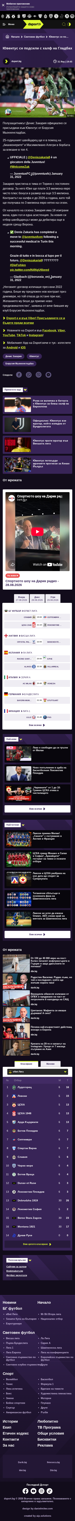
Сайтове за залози (16, 1266)
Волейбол (12, 1379)
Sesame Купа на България (21, 1319)
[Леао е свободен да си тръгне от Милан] (37, 753)
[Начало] (7, 36)
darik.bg (35, 987)
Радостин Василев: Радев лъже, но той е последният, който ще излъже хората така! (51, 980)
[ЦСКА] (13, 16)
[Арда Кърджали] (24, 16)
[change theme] (69, 24)
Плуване (46, 1403)
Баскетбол (47, 1379)
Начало (15, 36)
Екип (7, 1427)
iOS (23, 347)
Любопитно (48, 1421)
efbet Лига (23, 611)
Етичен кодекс (16, 1433)
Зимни (10, 1398)
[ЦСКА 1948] (18, 16)
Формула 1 (47, 1384)
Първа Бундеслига (17, 1343)
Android (12, 347)
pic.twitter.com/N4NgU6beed (29, 269)
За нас (8, 1445)
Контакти (11, 1439)
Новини (9, 1302)
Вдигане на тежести (52, 1388)
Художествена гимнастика (56, 1393)
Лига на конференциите (55, 1352)
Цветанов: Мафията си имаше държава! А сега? (48, 1012)
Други (44, 1364)
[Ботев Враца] (56, 16)
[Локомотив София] (72, 16)
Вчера (21, 598)
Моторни (46, 1398)
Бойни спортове (15, 1403)
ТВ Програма (49, 1427)
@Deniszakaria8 (39, 157)
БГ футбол (12, 1308)
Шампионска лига (51, 1347)
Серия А (19, 677)
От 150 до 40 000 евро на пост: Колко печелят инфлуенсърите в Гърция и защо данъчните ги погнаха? (50, 962)
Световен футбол (34, 36)
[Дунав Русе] (61, 16)
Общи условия (51, 1433)
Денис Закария (13, 356)
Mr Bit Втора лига (51, 1314)
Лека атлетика (14, 1388)
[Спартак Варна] (40, 16)
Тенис (9, 1384)
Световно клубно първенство (23, 1364)
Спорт (8, 1374)
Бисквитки (47, 1439)
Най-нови (11, 739)
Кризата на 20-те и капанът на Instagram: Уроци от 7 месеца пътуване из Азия (48, 1046)
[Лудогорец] (2, 16)
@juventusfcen (32, 236)
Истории (10, 1421)
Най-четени (12, 825)
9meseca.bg (53, 1462)
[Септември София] (35, 16)
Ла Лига (20, 652)
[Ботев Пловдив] (29, 16)
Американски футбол (18, 1412)
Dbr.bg (53, 1470)
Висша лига (22, 636)
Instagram (36, 335)
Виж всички (35, 725)
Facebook (49, 330)
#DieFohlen (18, 265)
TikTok (21, 335)
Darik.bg (22, 1462)
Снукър (10, 1407)
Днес (37, 598)
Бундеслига (24, 694)
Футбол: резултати (16, 1275)
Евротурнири (14, 1323)
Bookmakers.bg (14, 1271)
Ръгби (44, 1412)
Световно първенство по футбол (21, 1358)
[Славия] (45, 16)
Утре (52, 598)
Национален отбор (52, 1319)
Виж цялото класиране (35, 1244)
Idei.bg (22, 1470)
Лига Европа (13, 1352)
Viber (61, 330)
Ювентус (34, 356)
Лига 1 (19, 711)
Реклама (45, 1445)
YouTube (9, 335)
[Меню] (4, 24)
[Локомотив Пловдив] (67, 16)
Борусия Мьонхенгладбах (19, 363)
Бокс (9, 1393)
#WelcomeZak (19, 166)
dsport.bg (16, 61)
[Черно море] (51, 16)
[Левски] (8, 16)
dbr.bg (34, 971)
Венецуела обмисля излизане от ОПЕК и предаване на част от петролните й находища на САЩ (50, 997)
